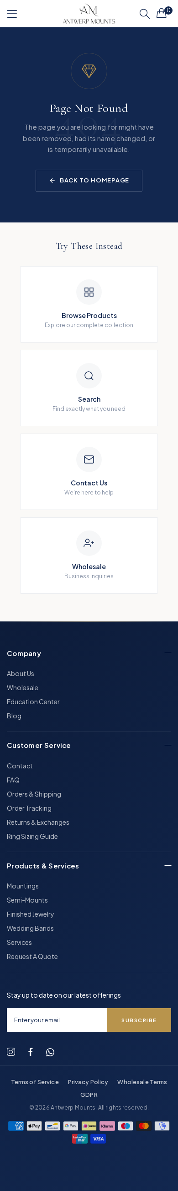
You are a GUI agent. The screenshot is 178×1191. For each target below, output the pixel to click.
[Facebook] (30, 1052)
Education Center (33, 701)
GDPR (89, 1094)
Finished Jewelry (30, 914)
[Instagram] (11, 1052)
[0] (162, 13)
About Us (20, 673)
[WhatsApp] (50, 1052)
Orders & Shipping (34, 794)
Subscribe (139, 1020)
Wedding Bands (30, 928)
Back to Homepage (94, 180)
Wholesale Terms (142, 1081)
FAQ (13, 780)
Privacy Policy (88, 1081)
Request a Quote (32, 956)
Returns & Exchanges (38, 822)
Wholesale (22, 687)
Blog (14, 716)
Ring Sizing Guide (32, 836)
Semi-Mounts (27, 900)
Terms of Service (35, 1081)
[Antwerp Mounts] (89, 13)
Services (19, 942)
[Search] (145, 14)
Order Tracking (29, 808)
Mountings (23, 886)
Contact (20, 766)
